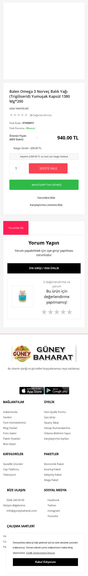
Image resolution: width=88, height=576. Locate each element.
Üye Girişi (49, 417)
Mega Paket (51, 480)
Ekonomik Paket (54, 464)
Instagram (53, 510)
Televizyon (9, 474)
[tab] (15, 228)
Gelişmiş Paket (53, 474)
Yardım (7, 417)
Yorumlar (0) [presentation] (15, 228)
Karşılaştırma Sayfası (56, 438)
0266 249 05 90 (15, 500)
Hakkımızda (10, 412)
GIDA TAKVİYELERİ (18, 108)
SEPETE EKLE (48, 168)
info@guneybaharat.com (21, 510)
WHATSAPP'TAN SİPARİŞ (46, 185)
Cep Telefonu (11, 469)
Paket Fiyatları (11, 438)
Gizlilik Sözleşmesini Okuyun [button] (40, 553)
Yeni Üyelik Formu (55, 412)
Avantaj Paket (52, 469)
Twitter (51, 505)
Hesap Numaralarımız (57, 428)
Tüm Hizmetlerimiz (14, 422)
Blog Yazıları (10, 428)
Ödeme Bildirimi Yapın (57, 433)
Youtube (52, 516)
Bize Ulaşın (9, 444)
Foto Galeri (9, 433)
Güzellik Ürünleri (13, 464)
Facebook (53, 500)
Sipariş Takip (51, 422)
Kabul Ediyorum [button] (45, 562)
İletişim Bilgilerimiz (14, 505)
